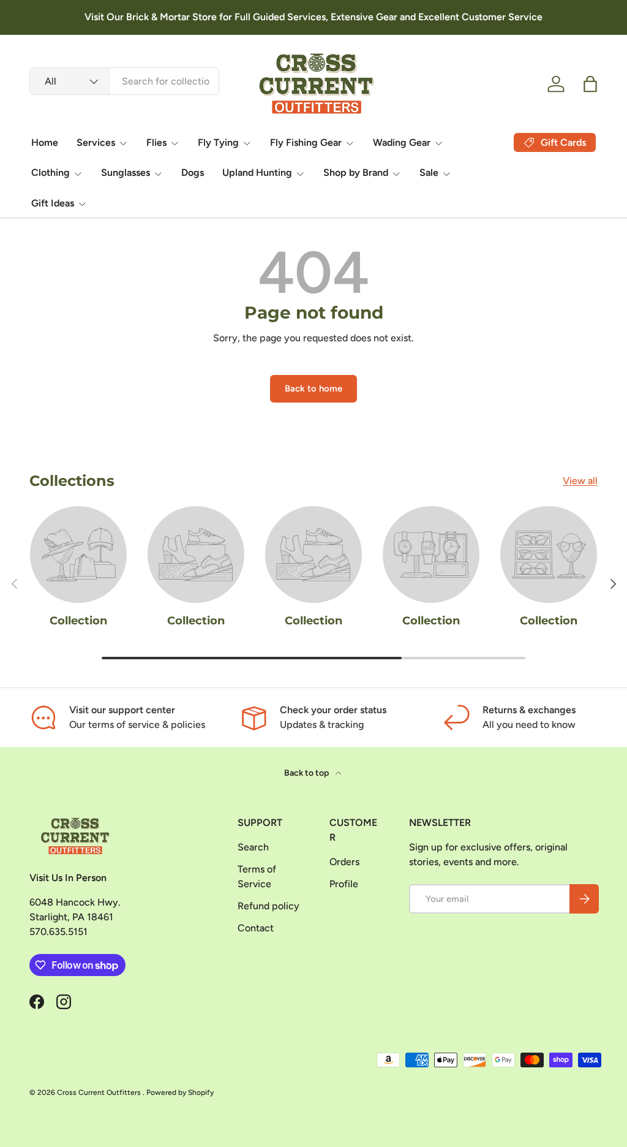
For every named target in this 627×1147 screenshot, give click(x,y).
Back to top (307, 773)
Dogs (192, 172)
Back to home (313, 388)
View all (580, 480)
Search (253, 847)
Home (44, 142)
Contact (256, 928)
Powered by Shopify (180, 1092)
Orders (344, 862)
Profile (343, 884)
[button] (590, 83)
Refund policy (268, 906)
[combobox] (124, 81)
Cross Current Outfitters (100, 1092)
